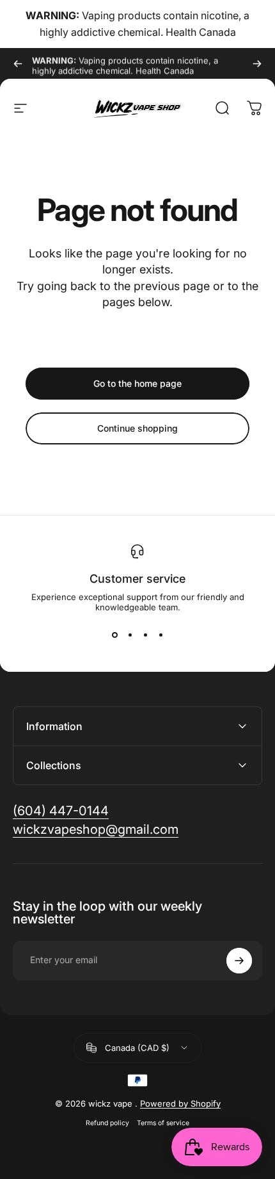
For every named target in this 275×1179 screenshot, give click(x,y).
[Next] (257, 63)
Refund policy (107, 1123)
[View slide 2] (130, 635)
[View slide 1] (114, 635)
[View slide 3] (145, 635)
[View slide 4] (160, 635)
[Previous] (18, 63)
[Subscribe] (239, 960)
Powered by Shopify (180, 1103)
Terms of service (163, 1123)
